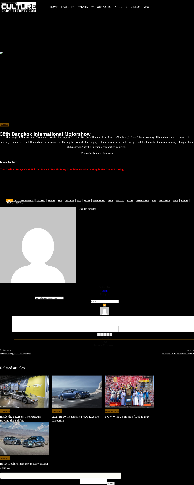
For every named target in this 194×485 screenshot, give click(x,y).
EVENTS (4, 124)
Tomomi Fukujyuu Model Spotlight (15, 354)
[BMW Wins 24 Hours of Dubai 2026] (129, 392)
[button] (160, 3)
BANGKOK (41, 200)
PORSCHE (184, 200)
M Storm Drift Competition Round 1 (178, 354)
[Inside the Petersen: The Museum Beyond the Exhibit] (24, 392)
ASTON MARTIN (27, 200)
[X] (179, 3)
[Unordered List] (107, 334)
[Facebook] (166, 3)
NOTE (175, 200)
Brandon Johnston (87, 209)
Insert (110, 483)
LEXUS (110, 200)
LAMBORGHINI (99, 200)
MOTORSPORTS (112, 411)
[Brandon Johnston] (38, 245)
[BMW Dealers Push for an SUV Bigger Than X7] (24, 438)
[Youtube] (166, 10)
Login (105, 290)
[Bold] (98, 334)
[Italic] (101, 334)
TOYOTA (19, 203)
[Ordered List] (104, 334)
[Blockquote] (110, 334)
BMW (60, 200)
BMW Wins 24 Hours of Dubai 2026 (127, 416)
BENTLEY (51, 200)
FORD (79, 200)
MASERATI (120, 200)
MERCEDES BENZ (142, 200)
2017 (16, 200)
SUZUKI (10, 203)
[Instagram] (173, 3)
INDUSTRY (57, 411)
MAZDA (130, 200)
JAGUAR (87, 200)
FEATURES (5, 411)
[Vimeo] (186, 3)
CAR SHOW (69, 200)
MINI (154, 200)
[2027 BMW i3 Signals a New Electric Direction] (77, 392)
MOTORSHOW (164, 200)
